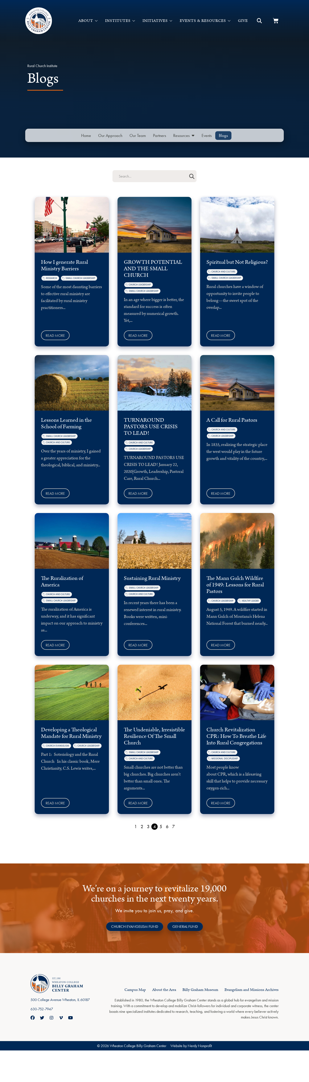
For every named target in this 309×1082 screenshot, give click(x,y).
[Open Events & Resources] (229, 21)
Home (86, 135)
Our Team (137, 135)
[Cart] (276, 20)
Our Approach (110, 135)
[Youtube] (70, 1018)
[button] (259, 21)
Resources (181, 135)
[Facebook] (32, 1018)
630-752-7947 (41, 1008)
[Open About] (96, 21)
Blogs (223, 135)
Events (207, 135)
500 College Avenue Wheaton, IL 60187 (60, 999)
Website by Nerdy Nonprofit (191, 1045)
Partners (159, 135)
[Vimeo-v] (61, 1018)
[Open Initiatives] (171, 21)
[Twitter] (42, 1018)
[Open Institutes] (134, 21)
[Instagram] (51, 1018)
